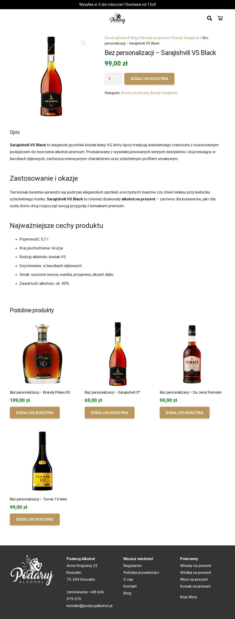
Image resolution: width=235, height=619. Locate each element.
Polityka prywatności (141, 572)
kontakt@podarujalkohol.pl (89, 605)
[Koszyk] (220, 18)
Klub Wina (188, 597)
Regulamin (132, 565)
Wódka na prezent (195, 572)
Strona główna (116, 38)
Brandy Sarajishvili (185, 38)
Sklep (134, 38)
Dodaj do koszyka (149, 78)
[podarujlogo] (117, 18)
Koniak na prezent (195, 586)
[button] (209, 18)
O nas (128, 579)
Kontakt (130, 586)
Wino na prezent (194, 579)
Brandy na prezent (155, 38)
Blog (127, 593)
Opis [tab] (15, 132)
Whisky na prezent (195, 565)
